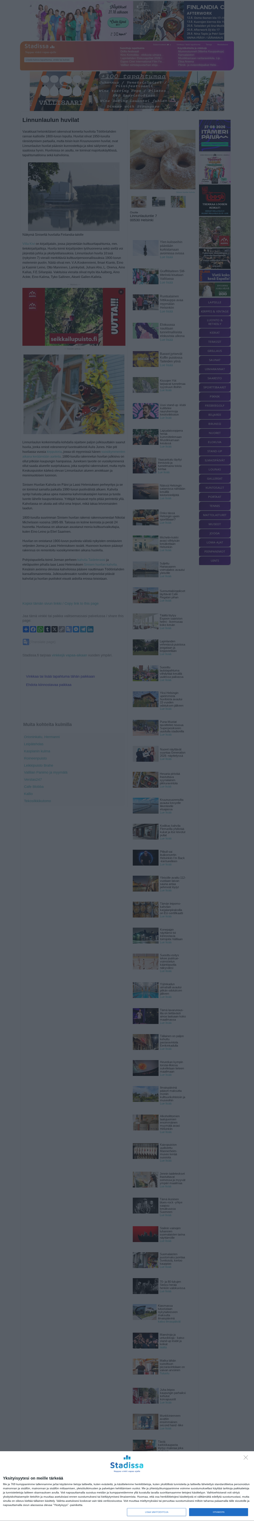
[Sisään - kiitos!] (247, 1458)
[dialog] (127, 1486)
